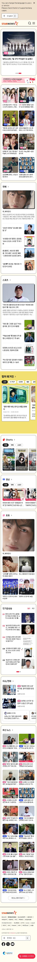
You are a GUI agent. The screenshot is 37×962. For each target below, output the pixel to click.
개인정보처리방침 (12, 917)
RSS (16, 919)
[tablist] (30, 608)
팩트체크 (21, 919)
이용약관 (11, 919)
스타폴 (31, 925)
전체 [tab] (5, 485)
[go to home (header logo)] (10, 23)
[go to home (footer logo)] (9, 912)
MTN (22, 923)
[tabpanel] (18, 641)
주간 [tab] (33, 608)
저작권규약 (4, 919)
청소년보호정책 (21, 917)
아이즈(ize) (25, 925)
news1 (33, 923)
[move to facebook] (3, 944)
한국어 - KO (11, 938)
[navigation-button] (17, 73)
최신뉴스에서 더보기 (18, 898)
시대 (9, 925)
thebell (14, 925)
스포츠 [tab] (19, 485)
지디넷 (4, 925)
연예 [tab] (12, 485)
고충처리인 (29, 917)
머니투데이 (16, 923)
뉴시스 (27, 923)
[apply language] (15, 16)
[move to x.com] (8, 944)
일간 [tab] (28, 608)
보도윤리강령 (28, 919)
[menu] (33, 23)
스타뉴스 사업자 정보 (7, 929)
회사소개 (4, 917)
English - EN (12, 16)
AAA (19, 925)
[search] (29, 23)
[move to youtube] (12, 944)
